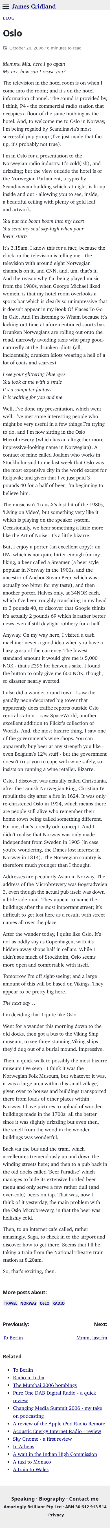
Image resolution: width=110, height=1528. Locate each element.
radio (58, 1303)
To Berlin (13, 1336)
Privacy (56, 1515)
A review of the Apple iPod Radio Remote (59, 1422)
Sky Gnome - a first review (42, 1438)
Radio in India (28, 1376)
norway (28, 1303)
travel (10, 1303)
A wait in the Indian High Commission (55, 1453)
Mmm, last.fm (91, 1336)
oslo (44, 1303)
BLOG (8, 18)
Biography (52, 1498)
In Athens (23, 1445)
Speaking (23, 1498)
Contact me (84, 1498)
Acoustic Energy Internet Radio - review (57, 1430)
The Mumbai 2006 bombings (45, 1384)
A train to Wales (31, 1468)
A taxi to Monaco (32, 1460)
